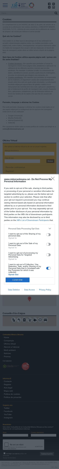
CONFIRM (17, 280)
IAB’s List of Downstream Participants (33, 220)
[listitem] (29, 228)
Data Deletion (14, 290)
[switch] (48, 234)
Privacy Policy (45, 290)
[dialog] (29, 234)
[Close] (53, 179)
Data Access (29, 290)
